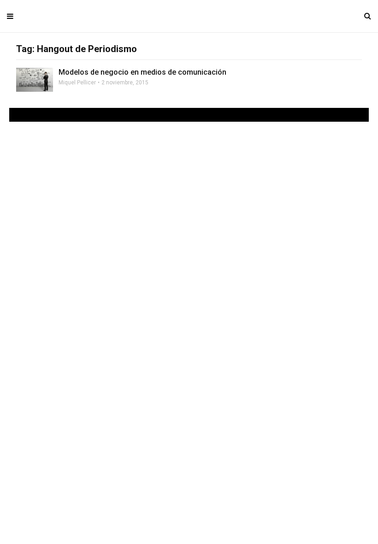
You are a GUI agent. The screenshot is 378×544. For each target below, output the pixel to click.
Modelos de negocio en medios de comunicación (142, 72)
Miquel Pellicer (77, 82)
